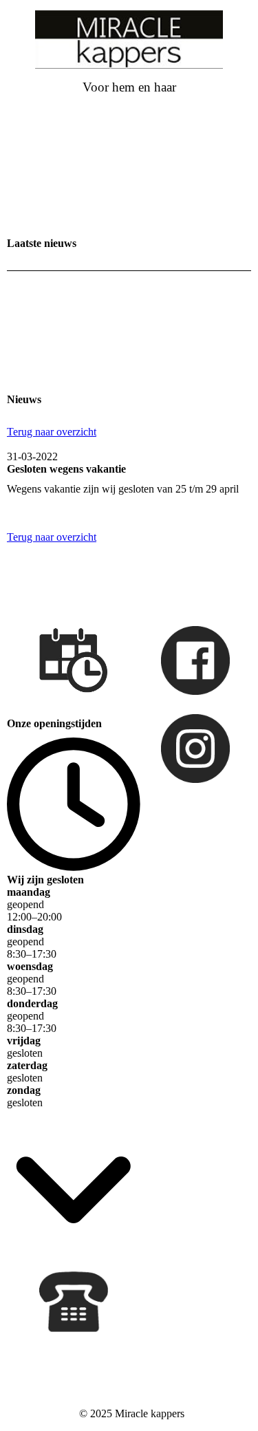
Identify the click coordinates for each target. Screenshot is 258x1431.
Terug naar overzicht (51, 432)
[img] (129, 39)
